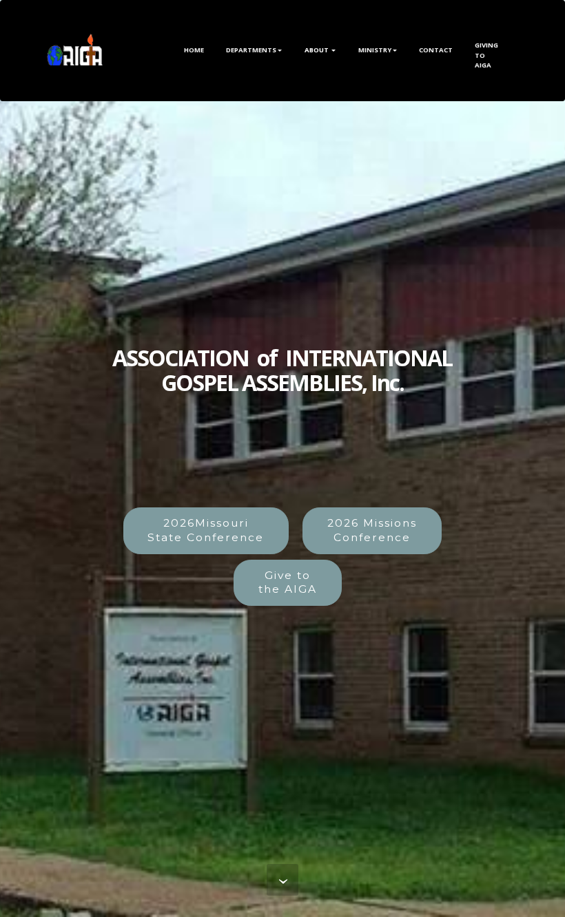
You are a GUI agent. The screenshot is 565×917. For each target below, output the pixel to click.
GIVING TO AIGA (486, 50)
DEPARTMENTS (251, 49)
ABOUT (317, 49)
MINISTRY (374, 49)
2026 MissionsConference (372, 530)
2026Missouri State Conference (205, 530)
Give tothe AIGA (287, 582)
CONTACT (436, 49)
